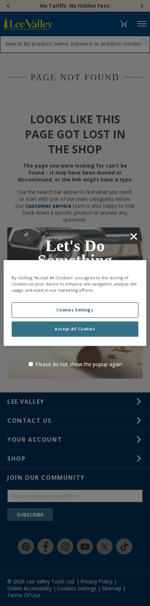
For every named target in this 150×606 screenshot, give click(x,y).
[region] (75, 303)
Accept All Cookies (75, 329)
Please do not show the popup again (78, 364)
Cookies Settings (74, 310)
